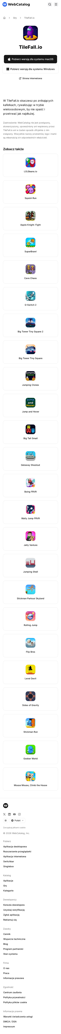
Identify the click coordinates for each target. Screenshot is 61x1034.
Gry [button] (5, 885)
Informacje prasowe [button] (13, 978)
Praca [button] (6, 973)
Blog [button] (5, 944)
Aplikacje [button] (8, 880)
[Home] (4, 18)
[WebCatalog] (5, 805)
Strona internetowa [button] (32, 78)
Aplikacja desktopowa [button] (15, 846)
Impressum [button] (9, 1026)
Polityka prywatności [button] (14, 997)
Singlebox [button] (8, 866)
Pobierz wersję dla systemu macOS (32, 59)
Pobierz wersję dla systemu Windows (32, 69)
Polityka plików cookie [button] (15, 1002)
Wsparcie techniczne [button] (14, 939)
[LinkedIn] (9, 814)
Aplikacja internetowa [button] (14, 856)
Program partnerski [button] (13, 949)
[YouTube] (14, 814)
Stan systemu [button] (10, 954)
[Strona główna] (16, 4)
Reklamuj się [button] (10, 919)
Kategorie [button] (8, 890)
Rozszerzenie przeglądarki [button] (17, 851)
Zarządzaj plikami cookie (14, 827)
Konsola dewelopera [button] (14, 905)
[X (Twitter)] (4, 814)
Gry (15, 17)
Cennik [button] (6, 934)
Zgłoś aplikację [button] (11, 914)
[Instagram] (19, 814)
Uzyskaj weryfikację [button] (14, 909)
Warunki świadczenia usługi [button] (18, 1016)
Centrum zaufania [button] (12, 992)
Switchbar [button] (8, 861)
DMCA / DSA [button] (10, 1021)
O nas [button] (6, 968)
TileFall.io (29, 17)
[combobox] (17, 820)
